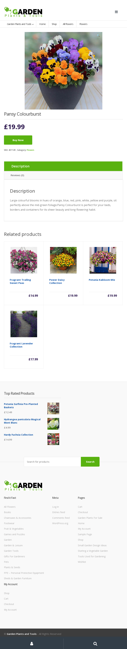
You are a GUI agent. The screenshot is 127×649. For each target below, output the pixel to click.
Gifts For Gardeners (14, 556)
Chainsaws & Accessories (17, 517)
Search (90, 461)
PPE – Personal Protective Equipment (24, 572)
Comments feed (61, 517)
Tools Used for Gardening (92, 556)
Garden (8, 539)
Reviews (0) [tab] (17, 175)
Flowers (30, 150)
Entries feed (58, 512)
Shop (54, 24)
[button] (98, 36)
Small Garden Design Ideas (92, 545)
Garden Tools (11, 550)
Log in (55, 506)
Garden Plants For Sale (90, 517)
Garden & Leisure (13, 545)
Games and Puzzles (14, 534)
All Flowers (10, 506)
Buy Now (18, 140)
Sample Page (85, 534)
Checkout (83, 512)
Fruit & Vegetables (14, 528)
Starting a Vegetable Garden (93, 550)
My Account (84, 528)
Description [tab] (20, 166)
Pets (6, 561)
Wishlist (82, 561)
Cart (80, 506)
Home (42, 24)
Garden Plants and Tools (19, 24)
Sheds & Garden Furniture (18, 578)
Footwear (9, 523)
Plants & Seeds (12, 567)
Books (7, 512)
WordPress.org (60, 523)
